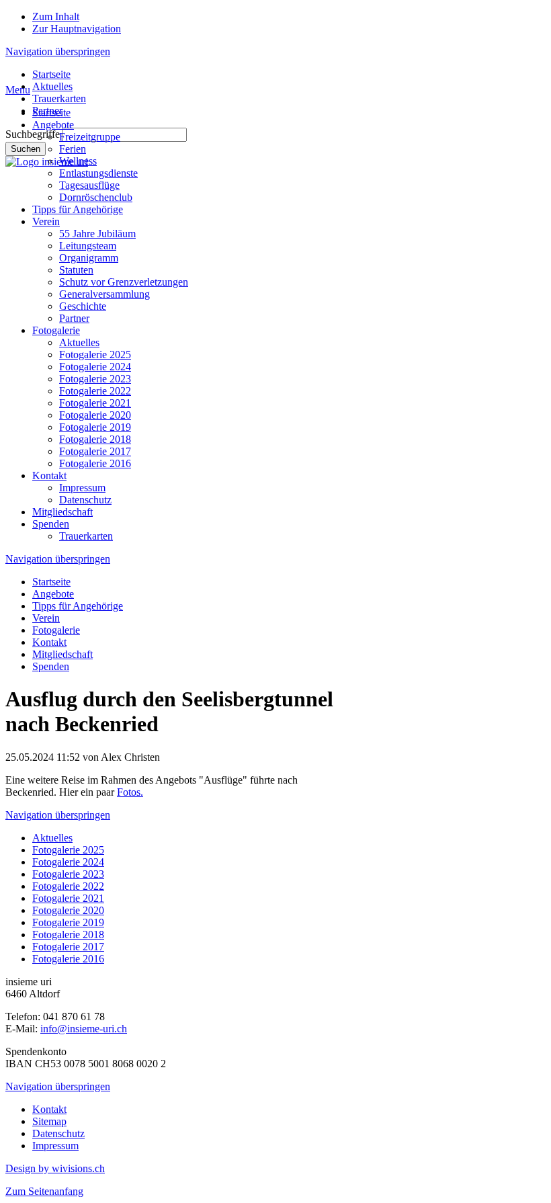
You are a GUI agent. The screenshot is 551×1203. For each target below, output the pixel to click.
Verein (46, 221)
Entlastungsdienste (98, 173)
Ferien (72, 149)
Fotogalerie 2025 (95, 354)
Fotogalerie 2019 (95, 427)
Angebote (53, 124)
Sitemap (49, 1121)
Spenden (50, 524)
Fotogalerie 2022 (95, 391)
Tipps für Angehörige (77, 209)
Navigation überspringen (57, 51)
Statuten (76, 270)
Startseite (51, 74)
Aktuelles (52, 86)
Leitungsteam (87, 245)
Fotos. (130, 792)
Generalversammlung (104, 294)
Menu (17, 89)
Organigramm (88, 257)
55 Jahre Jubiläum (97, 233)
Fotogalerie (56, 330)
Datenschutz (85, 499)
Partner (74, 318)
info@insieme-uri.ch (83, 1028)
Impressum (82, 487)
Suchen (25, 149)
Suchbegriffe (32, 134)
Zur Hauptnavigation (76, 28)
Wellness (78, 161)
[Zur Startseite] (46, 161)
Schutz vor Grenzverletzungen (123, 282)
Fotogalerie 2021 (95, 403)
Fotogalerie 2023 (95, 378)
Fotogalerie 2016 (95, 463)
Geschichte (82, 306)
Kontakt (49, 475)
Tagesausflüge (89, 185)
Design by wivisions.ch (55, 1168)
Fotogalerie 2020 (95, 415)
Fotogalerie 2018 (95, 439)
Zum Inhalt (55, 16)
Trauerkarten (59, 98)
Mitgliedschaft (62, 511)
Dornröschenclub (95, 197)
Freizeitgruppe (89, 136)
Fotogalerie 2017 (95, 451)
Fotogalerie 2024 (95, 366)
